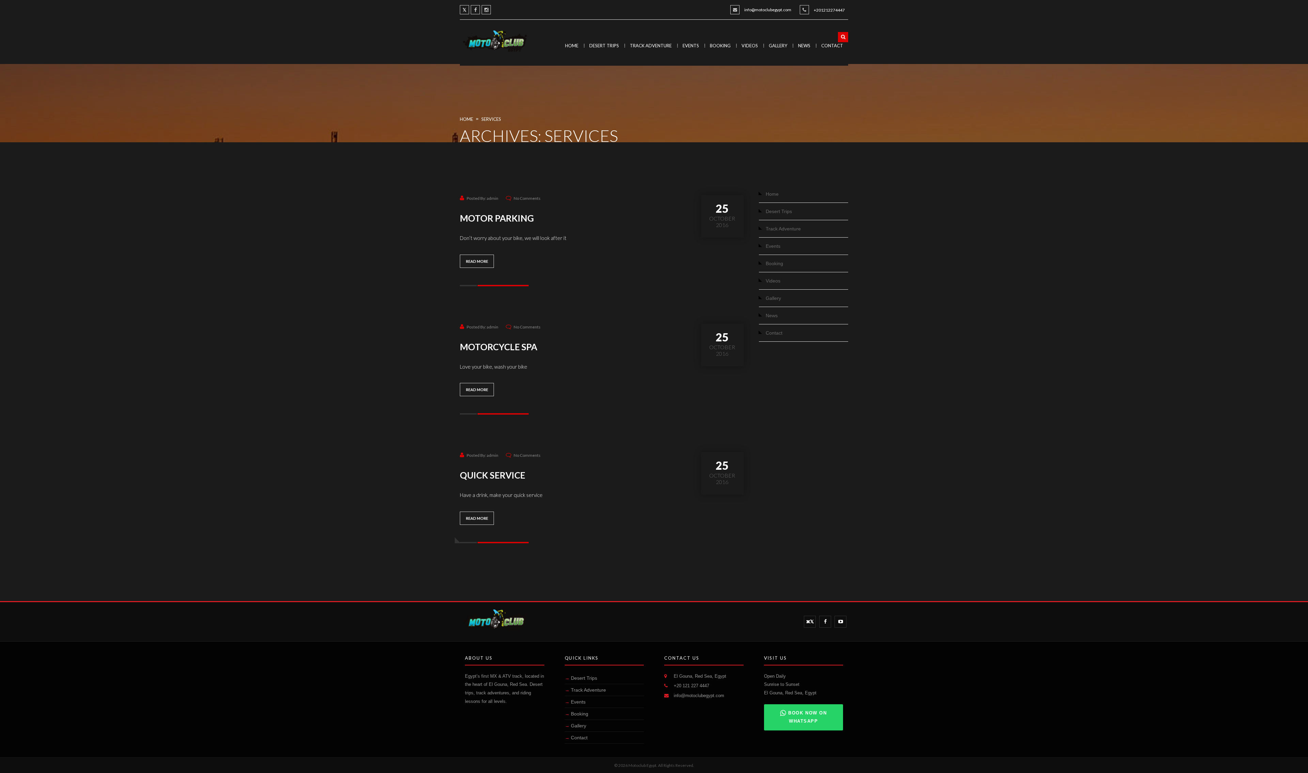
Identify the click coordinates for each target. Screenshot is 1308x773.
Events (691, 45)
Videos (750, 45)
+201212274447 (829, 10)
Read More (477, 261)
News (804, 45)
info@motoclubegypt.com (767, 9)
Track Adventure (651, 45)
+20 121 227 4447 (691, 685)
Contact (832, 45)
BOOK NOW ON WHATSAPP (807, 717)
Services (491, 119)
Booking (720, 45)
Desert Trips (604, 45)
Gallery (778, 45)
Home (571, 45)
